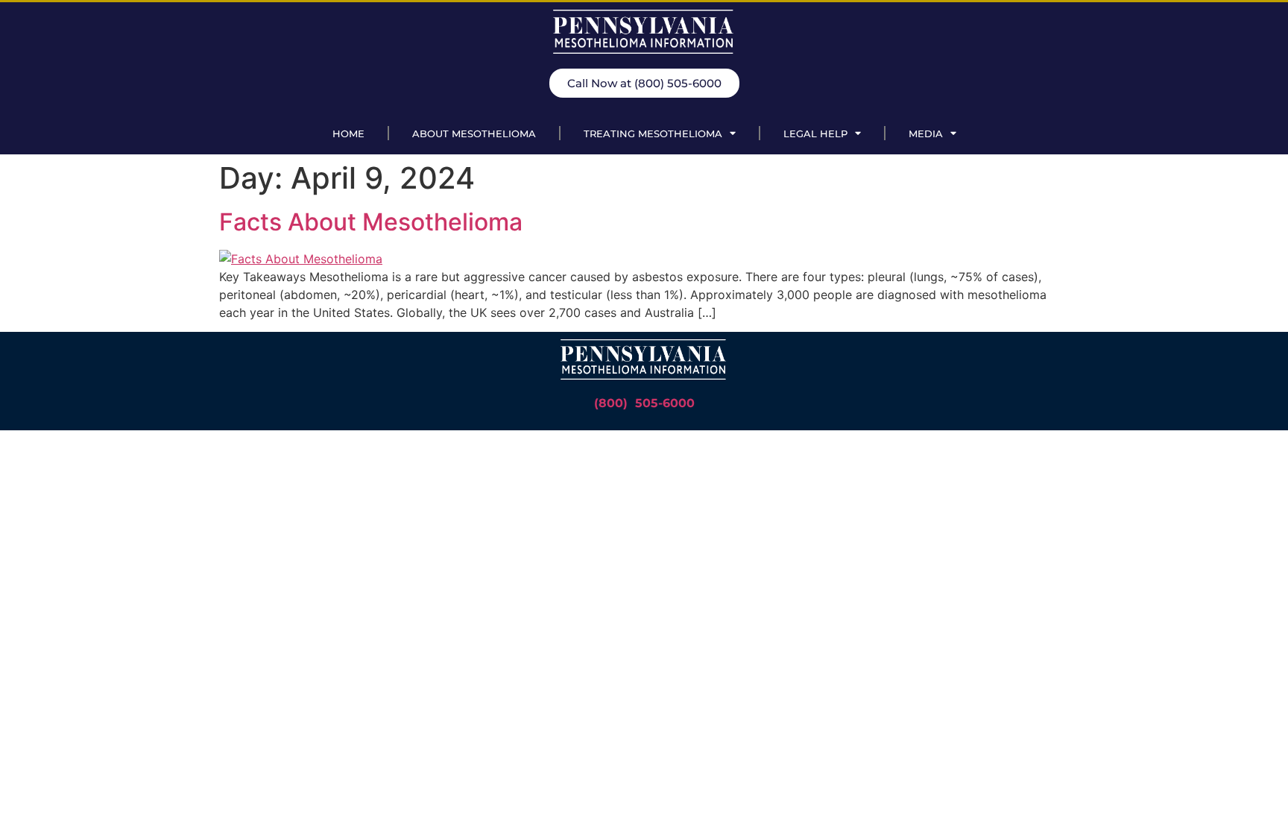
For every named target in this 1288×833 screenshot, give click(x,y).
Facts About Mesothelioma (371, 221)
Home (348, 133)
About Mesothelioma (474, 133)
